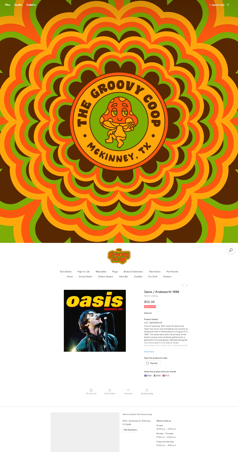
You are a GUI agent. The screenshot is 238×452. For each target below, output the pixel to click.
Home (70, 276)
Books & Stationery (133, 271)
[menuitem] (183, 285)
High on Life (83, 271)
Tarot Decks (66, 271)
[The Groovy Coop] (119, 256)
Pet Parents (172, 271)
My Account (91, 393)
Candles (138, 276)
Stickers (167, 276)
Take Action (155, 271)
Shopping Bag (147, 393)
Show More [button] (149, 351)
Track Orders (109, 393)
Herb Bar (123, 276)
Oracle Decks (85, 276)
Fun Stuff (152, 276)
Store (7, 4)
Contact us (31, 4)
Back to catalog (151, 296)
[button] (152, 363)
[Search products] (231, 250)
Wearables (101, 271)
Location (18, 4)
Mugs (115, 271)
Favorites (128, 393)
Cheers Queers (105, 276)
